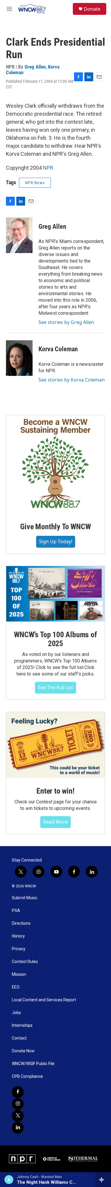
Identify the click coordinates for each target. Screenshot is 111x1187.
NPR (48, 168)
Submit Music (24, 898)
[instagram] (18, 1104)
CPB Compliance (27, 1076)
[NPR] (22, 1158)
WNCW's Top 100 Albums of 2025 (55, 639)
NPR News (35, 182)
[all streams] (103, 1179)
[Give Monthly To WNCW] (55, 464)
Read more (55, 822)
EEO (16, 987)
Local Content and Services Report (44, 1000)
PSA (16, 910)
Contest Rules (25, 961)
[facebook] (18, 1092)
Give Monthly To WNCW (55, 526)
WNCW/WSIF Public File (33, 1064)
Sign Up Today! (55, 541)
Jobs (16, 1012)
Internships (22, 1025)
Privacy (18, 949)
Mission (19, 974)
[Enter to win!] (55, 745)
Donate (92, 9)
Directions (21, 923)
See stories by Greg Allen (66, 322)
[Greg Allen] (19, 235)
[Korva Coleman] (19, 358)
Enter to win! (55, 790)
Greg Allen (35, 67)
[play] (9, 1180)
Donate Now (23, 1051)
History (18, 936)
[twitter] (18, 1116)
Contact (19, 1038)
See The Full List (55, 687)
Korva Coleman (58, 349)
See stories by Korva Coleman (71, 379)
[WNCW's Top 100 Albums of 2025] (55, 594)
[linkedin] (18, 1128)
